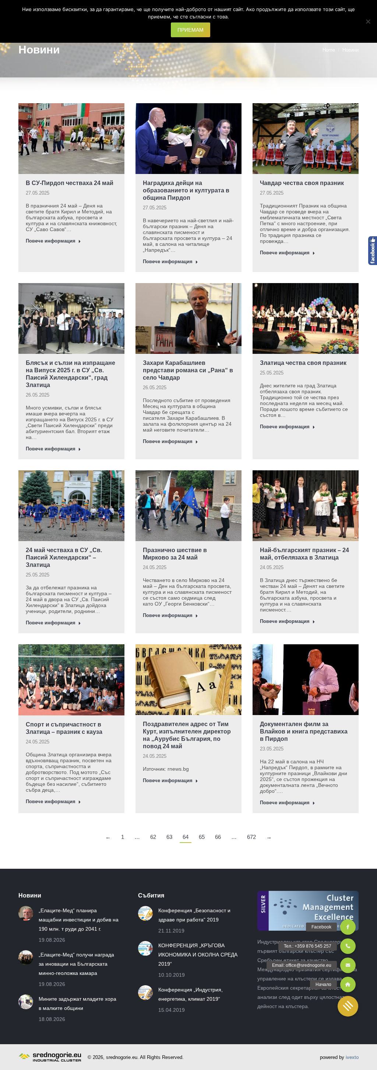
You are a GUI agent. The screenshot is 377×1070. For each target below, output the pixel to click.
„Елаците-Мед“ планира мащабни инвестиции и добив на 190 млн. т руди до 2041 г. (79, 919)
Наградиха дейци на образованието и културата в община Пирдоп (186, 190)
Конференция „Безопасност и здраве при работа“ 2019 (194, 915)
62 (153, 837)
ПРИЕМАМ (190, 30)
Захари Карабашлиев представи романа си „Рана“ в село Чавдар (188, 370)
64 (185, 837)
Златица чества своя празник (303, 363)
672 (251, 837)
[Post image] (25, 913)
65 (202, 837)
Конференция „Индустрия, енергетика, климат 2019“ (190, 994)
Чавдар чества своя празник (302, 183)
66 (218, 837)
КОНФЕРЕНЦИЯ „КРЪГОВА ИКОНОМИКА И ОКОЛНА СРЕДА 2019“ (197, 954)
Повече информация (50, 241)
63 (169, 837)
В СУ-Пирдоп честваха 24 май (69, 183)
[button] (348, 1006)
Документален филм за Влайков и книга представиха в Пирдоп (304, 731)
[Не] (367, 21)
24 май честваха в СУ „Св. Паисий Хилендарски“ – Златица (64, 557)
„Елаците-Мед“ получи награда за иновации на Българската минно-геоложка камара (76, 964)
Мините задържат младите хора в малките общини (77, 1003)
